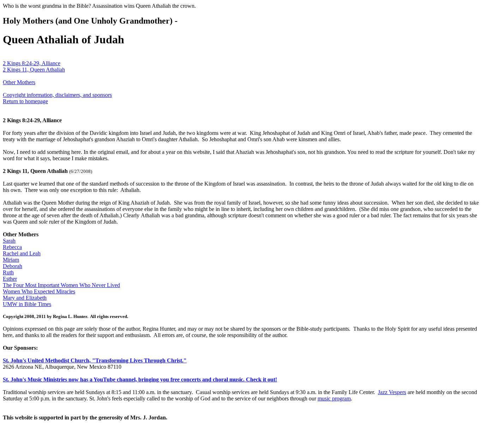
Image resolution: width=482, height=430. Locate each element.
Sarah (9, 241)
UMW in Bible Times (27, 304)
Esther (10, 279)
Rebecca (12, 247)
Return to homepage (25, 101)
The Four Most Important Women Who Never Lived (61, 285)
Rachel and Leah (22, 253)
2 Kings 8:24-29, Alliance (31, 63)
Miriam (11, 260)
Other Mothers (19, 82)
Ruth (8, 272)
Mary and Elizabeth (25, 298)
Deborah (12, 266)
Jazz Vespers (392, 392)
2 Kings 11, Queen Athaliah (34, 70)
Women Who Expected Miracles (39, 291)
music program (334, 398)
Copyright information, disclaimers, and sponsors (57, 95)
